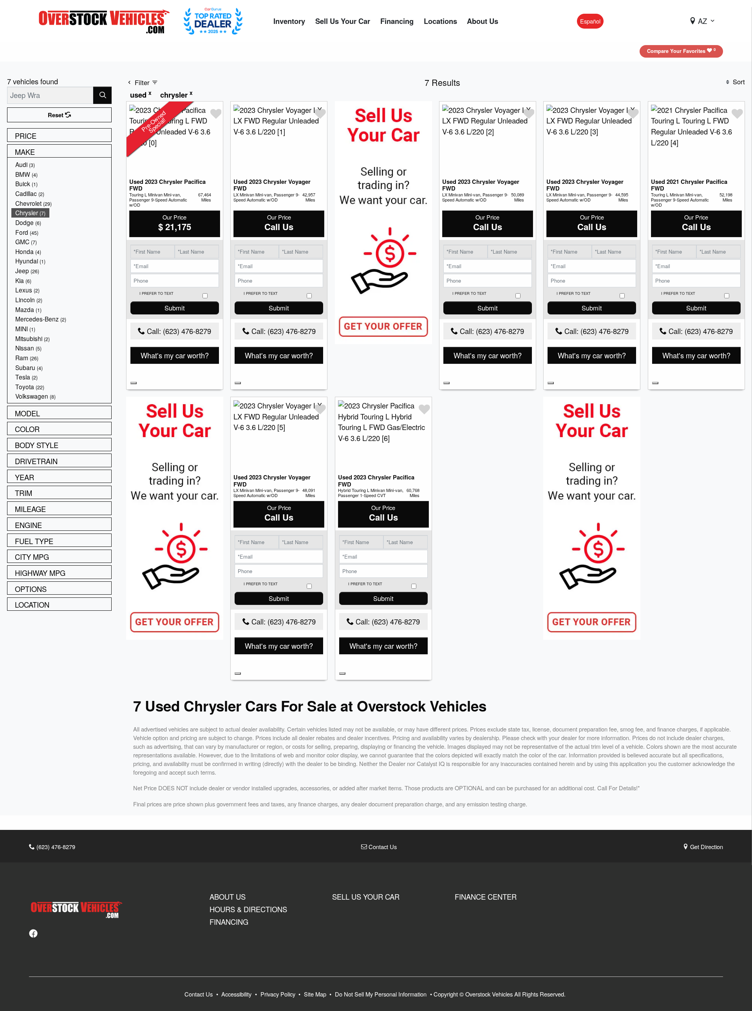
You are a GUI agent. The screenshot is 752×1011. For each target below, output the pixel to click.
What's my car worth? (175, 355)
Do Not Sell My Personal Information (381, 994)
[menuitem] (61, 164)
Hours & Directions (248, 909)
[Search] (102, 95)
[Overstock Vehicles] (106, 20)
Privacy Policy (278, 994)
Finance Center (486, 896)
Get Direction (706, 846)
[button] (289, 21)
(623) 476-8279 (55, 846)
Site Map (316, 994)
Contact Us (382, 846)
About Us (228, 896)
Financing (229, 922)
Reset (56, 115)
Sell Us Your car (366, 896)
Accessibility (237, 994)
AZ (702, 21)
